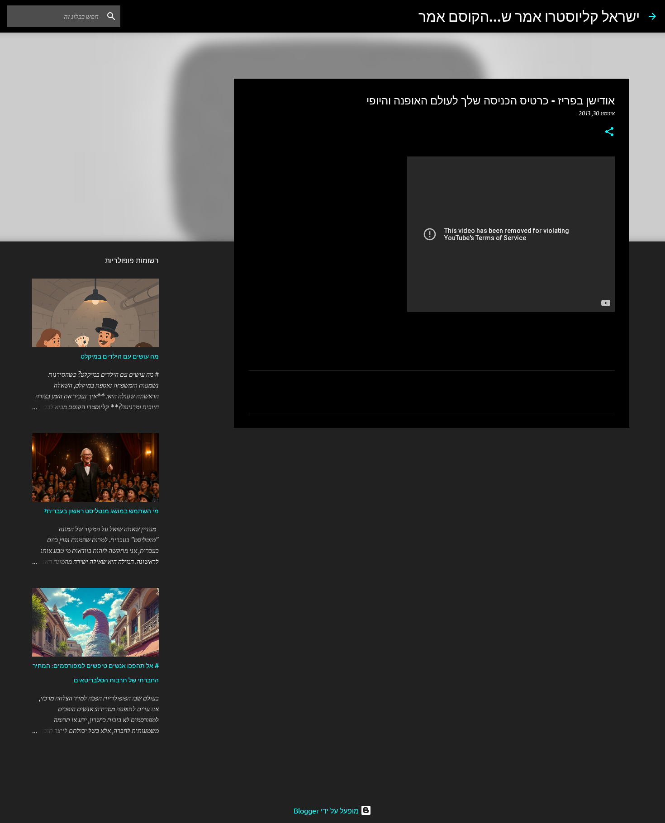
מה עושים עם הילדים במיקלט (120, 356)
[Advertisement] (431, 504)
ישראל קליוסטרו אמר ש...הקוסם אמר (529, 16)
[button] (609, 132)
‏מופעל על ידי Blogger (327, 810)
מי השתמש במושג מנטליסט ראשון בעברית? (101, 510)
